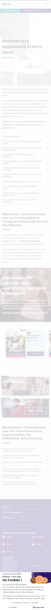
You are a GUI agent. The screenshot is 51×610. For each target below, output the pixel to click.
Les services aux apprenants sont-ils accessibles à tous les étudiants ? (19, 450)
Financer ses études (11, 136)
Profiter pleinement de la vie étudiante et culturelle (20, 169)
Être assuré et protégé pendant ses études (21, 181)
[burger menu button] (46, 4)
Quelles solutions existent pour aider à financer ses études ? (19, 476)
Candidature (11, 11)
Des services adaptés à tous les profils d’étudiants (19, 201)
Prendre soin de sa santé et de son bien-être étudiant (22, 162)
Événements (8, 518)
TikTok (8, 551)
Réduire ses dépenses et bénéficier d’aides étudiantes (22, 175)
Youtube (39, 544)
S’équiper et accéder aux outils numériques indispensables (22, 149)
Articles (5, 507)
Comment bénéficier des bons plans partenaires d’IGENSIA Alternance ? (19, 483)
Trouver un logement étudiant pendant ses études (21, 142)
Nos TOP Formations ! (12, 512)
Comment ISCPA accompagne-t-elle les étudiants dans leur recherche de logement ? (22, 470)
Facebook (9, 537)
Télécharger (36, 353)
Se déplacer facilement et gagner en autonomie (18, 155)
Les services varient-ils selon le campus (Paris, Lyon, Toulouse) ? (20, 456)
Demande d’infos (32, 11)
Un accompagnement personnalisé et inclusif (19, 187)
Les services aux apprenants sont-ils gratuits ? (22, 463)
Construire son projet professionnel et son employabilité (21, 194)
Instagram (39, 537)
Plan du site (36, 566)
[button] (30, 364)
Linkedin (9, 544)
